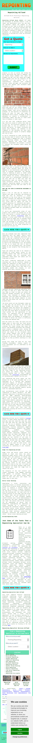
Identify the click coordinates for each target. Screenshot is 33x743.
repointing (27, 32)
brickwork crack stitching (10, 576)
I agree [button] (20, 729)
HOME (13, 9)
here (9, 625)
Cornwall (27, 690)
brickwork (13, 266)
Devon (3, 692)
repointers (14, 313)
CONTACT (23, 9)
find (7, 594)
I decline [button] (19, 733)
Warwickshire (6, 690)
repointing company (14, 183)
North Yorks (17, 690)
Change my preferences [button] (20, 737)
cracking (4, 326)
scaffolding (20, 215)
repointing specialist (20, 289)
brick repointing (7, 140)
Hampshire (16, 691)
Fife (15, 692)
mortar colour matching (19, 486)
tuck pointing (13, 573)
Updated (3, 725)
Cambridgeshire (22, 692)
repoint (4, 194)
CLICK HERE (5, 447)
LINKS (16, 9)
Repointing (5, 418)
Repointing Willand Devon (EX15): (13, 20)
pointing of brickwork (9, 547)
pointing (23, 255)
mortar (19, 80)
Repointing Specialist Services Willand (15, 628)
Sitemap (3, 724)
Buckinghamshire (25, 691)
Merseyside (10, 692)
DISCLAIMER (29, 9)
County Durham (24, 688)
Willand (28, 418)
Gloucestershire (7, 691)
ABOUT (20, 9)
